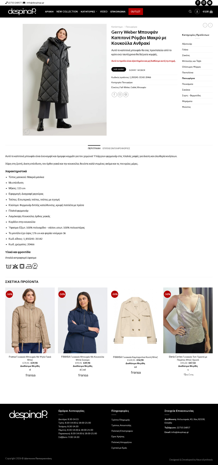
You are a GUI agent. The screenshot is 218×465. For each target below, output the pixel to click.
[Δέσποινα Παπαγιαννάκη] (22, 11)
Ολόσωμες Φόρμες (191, 66)
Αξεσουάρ (187, 43)
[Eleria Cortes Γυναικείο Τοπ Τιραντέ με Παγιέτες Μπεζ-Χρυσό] (188, 320)
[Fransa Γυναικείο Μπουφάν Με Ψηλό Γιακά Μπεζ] (30, 320)
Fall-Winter (125, 87)
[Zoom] (27, 132)
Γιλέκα (185, 49)
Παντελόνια (187, 72)
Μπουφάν (141, 87)
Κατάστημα (117, 26)
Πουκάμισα (187, 84)
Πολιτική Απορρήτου (121, 442)
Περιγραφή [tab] (94, 148)
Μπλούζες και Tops (191, 61)
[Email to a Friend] (120, 94)
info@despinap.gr (35, 2)
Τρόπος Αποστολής (121, 425)
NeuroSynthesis (204, 459)
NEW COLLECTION (67, 11)
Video (103, 11)
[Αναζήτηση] (190, 11)
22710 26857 (14, 2)
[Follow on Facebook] (198, 3)
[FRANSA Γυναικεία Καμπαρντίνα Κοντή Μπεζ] (135, 320)
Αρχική (49, 11)
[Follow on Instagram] (204, 3)
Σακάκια (186, 89)
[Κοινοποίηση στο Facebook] (114, 94)
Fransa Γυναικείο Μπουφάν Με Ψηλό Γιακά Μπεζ (30, 358)
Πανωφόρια (131, 26)
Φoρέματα (187, 101)
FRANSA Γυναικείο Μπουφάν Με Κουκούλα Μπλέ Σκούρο (82, 358)
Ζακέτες (186, 55)
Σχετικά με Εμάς (119, 447)
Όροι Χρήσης (117, 436)
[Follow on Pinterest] (209, 3)
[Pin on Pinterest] (125, 94)
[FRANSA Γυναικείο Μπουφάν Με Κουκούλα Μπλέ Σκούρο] (82, 320)
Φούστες (186, 106)
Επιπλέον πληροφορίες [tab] (116, 148)
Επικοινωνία (118, 11)
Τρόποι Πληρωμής (120, 419)
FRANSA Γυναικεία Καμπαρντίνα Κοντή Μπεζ (135, 357)
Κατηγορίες (88, 11)
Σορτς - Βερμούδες (191, 95)
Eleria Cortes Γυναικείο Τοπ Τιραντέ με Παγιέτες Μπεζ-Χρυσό (188, 358)
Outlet (136, 11)
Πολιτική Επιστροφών (122, 430)
